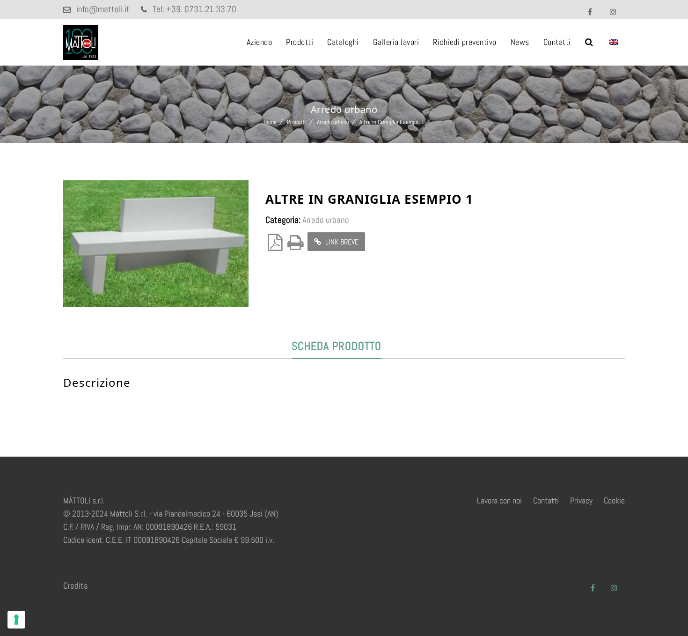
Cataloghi (343, 42)
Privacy (581, 500)
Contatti (557, 42)
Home (270, 122)
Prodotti (299, 42)
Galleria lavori (396, 42)
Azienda (259, 42)
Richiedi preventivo (465, 42)
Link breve (341, 242)
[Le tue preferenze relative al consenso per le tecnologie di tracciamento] (16, 620)
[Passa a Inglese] (613, 42)
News (520, 42)
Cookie (614, 500)
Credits (75, 585)
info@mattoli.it (103, 9)
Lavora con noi (499, 500)
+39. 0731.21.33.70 (201, 9)
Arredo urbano (333, 122)
